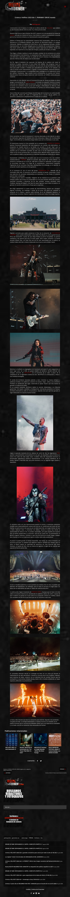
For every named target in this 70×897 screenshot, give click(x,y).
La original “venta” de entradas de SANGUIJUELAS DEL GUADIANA (24, 857)
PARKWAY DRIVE (36, 592)
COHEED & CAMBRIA (53, 143)
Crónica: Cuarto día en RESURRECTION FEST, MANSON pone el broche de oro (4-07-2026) (31, 883)
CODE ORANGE (30, 82)
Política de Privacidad (38, 889)
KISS (58, 453)
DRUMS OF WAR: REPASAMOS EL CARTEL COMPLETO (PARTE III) (23, 871)
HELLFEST (50, 28)
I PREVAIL (23, 159)
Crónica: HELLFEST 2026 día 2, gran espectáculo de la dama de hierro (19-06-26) (28, 875)
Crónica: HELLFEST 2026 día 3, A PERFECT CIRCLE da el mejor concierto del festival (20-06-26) (32, 861)
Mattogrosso (36, 24)
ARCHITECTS (27, 373)
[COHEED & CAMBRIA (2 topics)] (20, 837)
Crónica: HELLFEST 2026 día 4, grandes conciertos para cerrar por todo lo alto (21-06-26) (31, 852)
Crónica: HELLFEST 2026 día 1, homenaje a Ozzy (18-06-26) (22, 879)
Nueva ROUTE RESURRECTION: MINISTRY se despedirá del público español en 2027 (29, 866)
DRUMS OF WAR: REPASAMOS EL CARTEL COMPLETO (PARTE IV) (23, 848)
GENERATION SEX (43, 170)
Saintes (12, 35)
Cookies (28, 889)
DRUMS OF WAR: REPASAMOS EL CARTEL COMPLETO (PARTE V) (23, 844)
